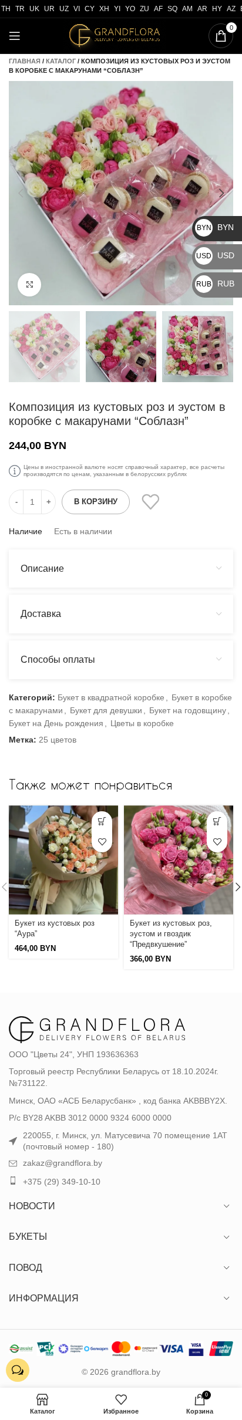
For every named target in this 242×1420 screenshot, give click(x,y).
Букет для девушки (106, 710)
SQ (172, 9)
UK (34, 9)
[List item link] (121, 1163)
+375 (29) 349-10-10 (61, 1181)
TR (20, 9)
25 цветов (57, 739)
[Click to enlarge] (29, 284)
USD (215, 255)
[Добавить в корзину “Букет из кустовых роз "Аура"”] (102, 821)
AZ (231, 9)
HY (217, 9)
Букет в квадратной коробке (111, 697)
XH (104, 9)
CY (90, 9)
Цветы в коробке (142, 723)
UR (49, 9)
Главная (25, 61)
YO (130, 9)
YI (117, 9)
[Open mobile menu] (14, 36)
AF (158, 9)
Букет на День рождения (56, 723)
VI (76, 9)
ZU (144, 9)
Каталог (61, 61)
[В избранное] (150, 502)
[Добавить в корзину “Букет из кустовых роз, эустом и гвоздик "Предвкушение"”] (217, 821)
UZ (64, 9)
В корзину (95, 501)
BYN (215, 227)
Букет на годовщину (187, 710)
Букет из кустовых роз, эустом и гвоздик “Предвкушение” (171, 933)
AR (202, 9)
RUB (215, 283)
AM (187, 9)
